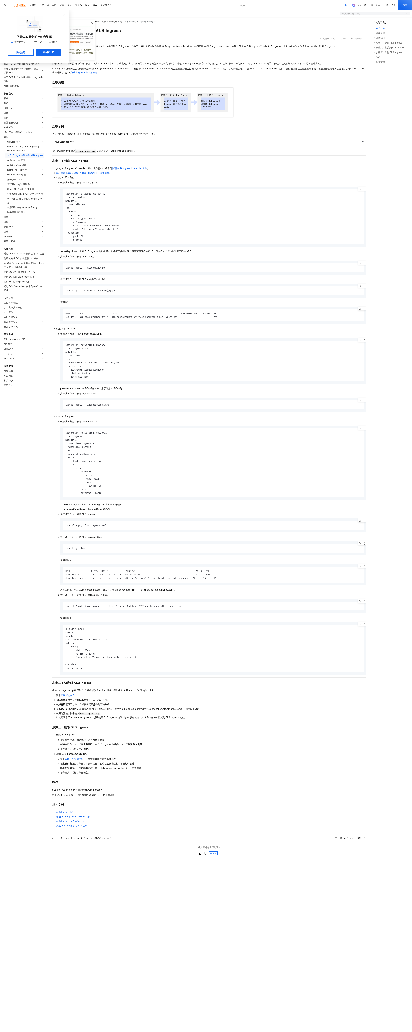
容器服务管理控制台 (75, 759)
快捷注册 (20, 52)
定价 (69, 5)
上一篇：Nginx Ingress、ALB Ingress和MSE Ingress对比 (85, 838)
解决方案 (51, 5)
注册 (393, 5)
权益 (62, 5)
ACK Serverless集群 (97, 21)
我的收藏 (358, 38)
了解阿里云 (106, 5)
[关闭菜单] (5, 5)
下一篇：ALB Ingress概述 (348, 838)
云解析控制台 (68, 695)
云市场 (78, 5)
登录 (405, 5)
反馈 (214, 853)
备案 (378, 5)
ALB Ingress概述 (65, 812)
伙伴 (87, 5)
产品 (42, 5)
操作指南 (113, 21)
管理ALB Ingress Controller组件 (129, 168)
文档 (371, 5)
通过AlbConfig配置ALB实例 (72, 825)
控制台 (386, 5)
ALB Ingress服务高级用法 (70, 821)
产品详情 (342, 38)
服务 (95, 5)
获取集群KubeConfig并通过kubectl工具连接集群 (82, 172)
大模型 (33, 5)
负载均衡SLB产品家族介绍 (85, 72)
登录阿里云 (48, 52)
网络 (122, 21)
